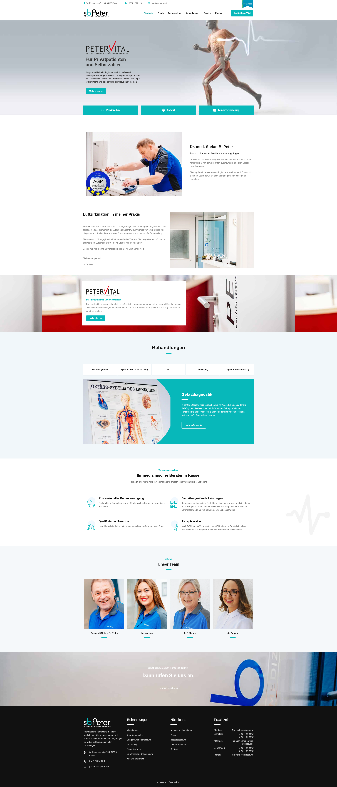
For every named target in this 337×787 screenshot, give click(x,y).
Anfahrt (171, 110)
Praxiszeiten (113, 110)
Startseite (148, 13)
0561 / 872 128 (135, 3)
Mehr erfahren (96, 91)
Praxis (161, 13)
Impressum (162, 782)
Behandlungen (192, 13)
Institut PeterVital (242, 13)
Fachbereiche (174, 13)
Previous (86, 373)
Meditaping (132, 744)
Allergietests (132, 730)
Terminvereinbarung (228, 110)
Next (250, 373)
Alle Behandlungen (135, 758)
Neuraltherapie (134, 749)
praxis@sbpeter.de (160, 3)
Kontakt (218, 13)
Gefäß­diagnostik (135, 735)
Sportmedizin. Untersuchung (140, 754)
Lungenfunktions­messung (139, 740)
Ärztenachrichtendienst (181, 730)
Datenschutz (174, 782)
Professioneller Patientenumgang (121, 498)
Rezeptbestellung (178, 740)
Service (207, 13)
